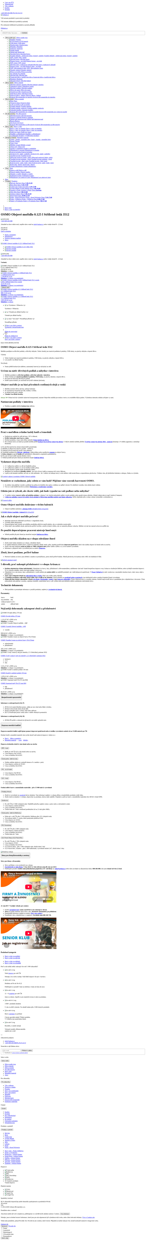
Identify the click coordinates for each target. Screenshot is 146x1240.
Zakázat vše (4, 1224)
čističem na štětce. (42, 534)
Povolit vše (12, 1226)
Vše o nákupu (9, 6)
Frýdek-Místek (9, 1138)
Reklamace (8, 1117)
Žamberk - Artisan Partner (13, 1163)
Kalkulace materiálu (11, 1101)
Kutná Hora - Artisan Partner (14, 1156)
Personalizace (7, 1236)
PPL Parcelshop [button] (6, 825)
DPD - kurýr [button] (5, 748)
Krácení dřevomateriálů (12, 1100)
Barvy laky (8, 208)
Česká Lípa (8, 1137)
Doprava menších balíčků (13, 238)
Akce (6, 179)
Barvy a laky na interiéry (12, 209)
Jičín (6, 1142)
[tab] (73, 748)
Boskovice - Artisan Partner (13, 1154)
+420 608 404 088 (11, 13)
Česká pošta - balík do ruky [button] (9, 759)
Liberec (7, 1144)
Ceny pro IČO (9, 2)
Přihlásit (27, 1050)
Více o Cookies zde (88, 1217)
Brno (6, 1135)
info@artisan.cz (39, 224)
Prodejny (8, 181)
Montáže (7, 1094)
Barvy (7, 738)
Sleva (6, 240)
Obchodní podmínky (11, 1121)
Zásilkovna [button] (5, 800)
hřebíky (25, 740)
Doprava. (42, 548)
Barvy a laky (9, 126)
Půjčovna (8, 1096)
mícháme (12, 1014)
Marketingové (7, 1232)
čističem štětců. (39, 457)
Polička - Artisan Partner (12, 1158)
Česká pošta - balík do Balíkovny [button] (11, 813)
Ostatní (4, 1108)
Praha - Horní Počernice (12, 1147)
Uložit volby (5, 1238)
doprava (10, 973)
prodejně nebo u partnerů (73, 577)
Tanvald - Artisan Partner (12, 1161)
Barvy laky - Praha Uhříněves (14, 1151)
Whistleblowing (10, 1123)
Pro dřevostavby (10, 114)
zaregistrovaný (14, 910)
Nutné (5, 1228)
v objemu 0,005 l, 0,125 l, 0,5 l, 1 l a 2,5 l (34, 509)
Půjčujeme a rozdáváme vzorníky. (41, 487)
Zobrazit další (5, 287)
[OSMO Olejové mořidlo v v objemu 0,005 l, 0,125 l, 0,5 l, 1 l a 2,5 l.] (17, 512)
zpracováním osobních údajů (20, 1052)
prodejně (23, 795)
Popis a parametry (10, 235)
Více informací (65, 1214)
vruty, (20, 740)
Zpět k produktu (6, 231)
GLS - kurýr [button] (5, 778)
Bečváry (7, 1133)
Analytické (6, 1230)
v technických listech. (55, 589)
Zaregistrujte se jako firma (14, 867)
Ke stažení (8, 1119)
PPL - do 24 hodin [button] (7, 769)
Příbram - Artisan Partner (12, 1160)
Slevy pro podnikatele (11, 1091)
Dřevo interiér (9, 83)
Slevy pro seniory (36, 913)
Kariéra (7, 8)
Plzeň (6, 1146)
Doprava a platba (10, 1087)
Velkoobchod (9, 4)
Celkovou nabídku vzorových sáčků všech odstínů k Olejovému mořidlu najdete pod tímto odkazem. (38, 497)
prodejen (12, 993)
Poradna (7, 1089)
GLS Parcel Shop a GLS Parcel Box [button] (12, 837)
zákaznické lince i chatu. (34, 575)
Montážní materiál (11, 137)
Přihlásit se (4, 28)
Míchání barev (9, 1098)
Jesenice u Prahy (10, 1140)
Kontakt (7, 9)
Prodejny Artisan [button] (6, 791)
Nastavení (4, 1226)
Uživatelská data (8, 1234)
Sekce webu (5, 1061)
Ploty (7, 168)
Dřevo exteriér (10, 99)
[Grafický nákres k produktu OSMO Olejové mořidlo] (18, 476)
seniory (51, 579)
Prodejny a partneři (7, 1129)
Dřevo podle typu (10, 37)
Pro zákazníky (6, 1082)
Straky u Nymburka (11, 1152)
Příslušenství (9, 236)
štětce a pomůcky (15, 738)
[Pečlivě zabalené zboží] (9, 560)
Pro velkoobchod (10, 1115)
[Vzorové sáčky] (6, 500)
